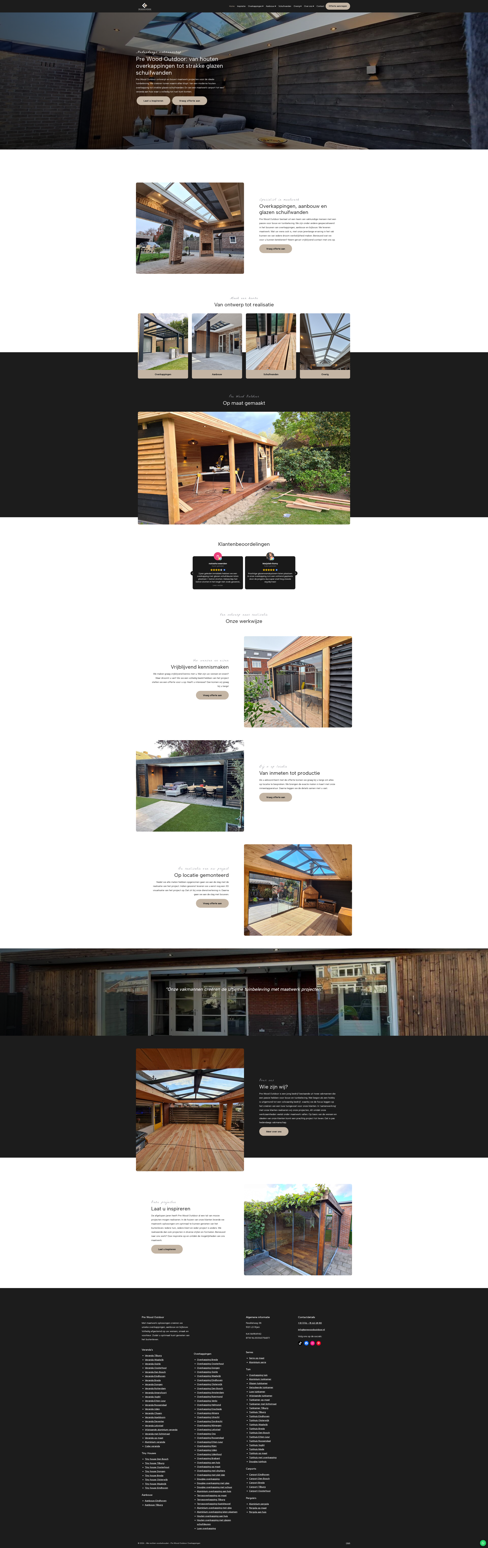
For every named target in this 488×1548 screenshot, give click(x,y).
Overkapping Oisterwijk (209, 1384)
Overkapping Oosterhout (210, 1363)
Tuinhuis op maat (258, 1453)
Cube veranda (152, 1446)
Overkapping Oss (206, 1433)
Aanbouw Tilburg (154, 1505)
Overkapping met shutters (211, 1470)
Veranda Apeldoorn (155, 1417)
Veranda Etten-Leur (155, 1400)
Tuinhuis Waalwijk (258, 1424)
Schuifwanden (285, 6)
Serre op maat (256, 1358)
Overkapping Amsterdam (210, 1392)
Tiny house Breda (154, 1475)
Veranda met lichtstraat (157, 1433)
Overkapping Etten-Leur (210, 1442)
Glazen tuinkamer (258, 1383)
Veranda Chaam (153, 1413)
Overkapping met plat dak (211, 1475)
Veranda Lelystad (154, 1425)
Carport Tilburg (257, 1486)
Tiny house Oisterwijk (156, 1479)
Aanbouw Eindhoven (155, 1500)
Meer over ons (273, 1131)
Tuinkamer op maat (259, 1399)
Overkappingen (255, 6)
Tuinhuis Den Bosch (259, 1432)
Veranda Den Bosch (155, 1372)
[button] (295, 573)
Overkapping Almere (208, 1413)
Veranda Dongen (154, 1384)
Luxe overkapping (206, 1528)
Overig (297, 6)
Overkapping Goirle (207, 1372)
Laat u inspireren (153, 100)
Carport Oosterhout (260, 1491)
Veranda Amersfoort (156, 1392)
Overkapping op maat (208, 1466)
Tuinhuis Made (256, 1449)
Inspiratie (241, 6)
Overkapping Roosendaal (210, 1437)
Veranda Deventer (154, 1421)
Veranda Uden (152, 1409)
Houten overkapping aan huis (212, 1516)
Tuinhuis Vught (257, 1445)
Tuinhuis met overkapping (263, 1457)
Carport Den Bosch (259, 1478)
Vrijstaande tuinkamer (260, 1395)
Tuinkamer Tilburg (258, 1408)
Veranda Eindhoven (155, 1376)
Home (232, 6)
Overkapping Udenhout (209, 1454)
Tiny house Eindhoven (156, 1487)
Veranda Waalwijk (154, 1359)
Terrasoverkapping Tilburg (211, 1499)
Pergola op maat (258, 1508)
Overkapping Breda (207, 1359)
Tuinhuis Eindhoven (259, 1416)
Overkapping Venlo (207, 1400)
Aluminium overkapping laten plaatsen (217, 1512)
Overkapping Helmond (209, 1404)
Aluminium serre (257, 1362)
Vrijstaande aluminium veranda (161, 1429)
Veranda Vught (153, 1396)
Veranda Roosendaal (156, 1405)
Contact (320, 6)
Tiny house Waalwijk (155, 1483)
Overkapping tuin (258, 1375)
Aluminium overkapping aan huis (214, 1491)
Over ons (308, 6)
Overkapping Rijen (207, 1446)
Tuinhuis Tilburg (257, 1412)
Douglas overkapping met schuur (214, 1487)
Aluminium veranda (155, 1442)
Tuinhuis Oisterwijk (259, 1420)
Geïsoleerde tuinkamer (261, 1387)
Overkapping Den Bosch (210, 1388)
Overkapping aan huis (208, 1462)
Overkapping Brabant (208, 1458)
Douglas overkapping (208, 1479)
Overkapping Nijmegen (209, 1425)
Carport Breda (257, 1482)
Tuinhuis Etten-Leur (259, 1437)
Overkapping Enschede (209, 1409)
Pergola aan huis (257, 1512)
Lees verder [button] (270, 585)
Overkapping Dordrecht (209, 1421)
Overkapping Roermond (210, 1396)
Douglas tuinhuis (257, 1461)
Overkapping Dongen (208, 1367)
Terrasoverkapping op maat (212, 1495)
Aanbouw (270, 6)
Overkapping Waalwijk (209, 1376)
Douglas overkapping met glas (213, 1483)
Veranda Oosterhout (156, 1367)
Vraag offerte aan (189, 100)
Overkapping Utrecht (208, 1417)
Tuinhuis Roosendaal (260, 1441)
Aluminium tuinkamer (260, 1379)
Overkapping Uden (207, 1450)
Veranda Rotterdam (155, 1388)
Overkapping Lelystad (208, 1429)
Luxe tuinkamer (257, 1391)
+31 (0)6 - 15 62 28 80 (310, 1323)
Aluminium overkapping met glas (214, 1507)
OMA (348, 1543)
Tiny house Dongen (155, 1471)
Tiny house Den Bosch (156, 1459)
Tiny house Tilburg (154, 1463)
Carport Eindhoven (259, 1474)
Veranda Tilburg (153, 1355)
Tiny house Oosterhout (157, 1467)
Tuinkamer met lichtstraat (263, 1404)
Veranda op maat (154, 1438)
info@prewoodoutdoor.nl (311, 1329)
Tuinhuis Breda (257, 1428)
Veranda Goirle (153, 1363)
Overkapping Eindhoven (210, 1380)
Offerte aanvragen (338, 6)
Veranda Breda (153, 1380)
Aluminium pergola (259, 1503)
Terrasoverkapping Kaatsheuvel (214, 1503)
